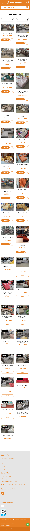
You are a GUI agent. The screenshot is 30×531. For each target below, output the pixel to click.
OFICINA (3, 466)
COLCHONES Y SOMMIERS (8, 458)
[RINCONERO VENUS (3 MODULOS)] (27, 123)
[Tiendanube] (5, 525)
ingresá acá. (24, 521)
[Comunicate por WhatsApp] (27, 524)
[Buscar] (27, 7)
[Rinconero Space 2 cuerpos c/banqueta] (27, 220)
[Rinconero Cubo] (27, 252)
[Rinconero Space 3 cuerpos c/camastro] (12, 220)
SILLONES (13, 12)
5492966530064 (7, 476)
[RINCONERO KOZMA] (12, 172)
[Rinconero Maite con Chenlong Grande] (27, 43)
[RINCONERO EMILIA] (12, 244)
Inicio (8, 12)
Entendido (26, 529)
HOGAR (3, 463)
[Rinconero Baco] (27, 146)
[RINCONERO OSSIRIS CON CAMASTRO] (27, 172)
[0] (27, 3)
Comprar (5, 39)
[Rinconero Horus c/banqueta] (12, 147)
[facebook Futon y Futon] (2, 493)
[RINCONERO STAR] (12, 198)
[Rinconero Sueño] (12, 40)
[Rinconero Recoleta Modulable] (27, 67)
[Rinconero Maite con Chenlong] (12, 68)
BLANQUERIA (4, 469)
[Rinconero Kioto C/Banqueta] (12, 122)
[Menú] (2, 3)
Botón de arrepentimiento (7, 523)
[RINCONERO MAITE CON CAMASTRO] (27, 99)
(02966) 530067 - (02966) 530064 (11, 479)
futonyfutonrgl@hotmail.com (10, 481)
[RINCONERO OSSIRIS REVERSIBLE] (12, 91)
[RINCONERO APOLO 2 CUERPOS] (27, 197)
